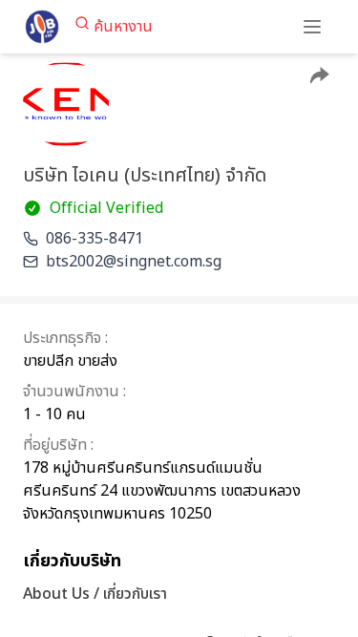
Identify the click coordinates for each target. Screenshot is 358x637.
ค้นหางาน (123, 26)
